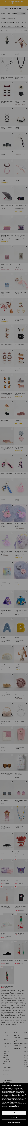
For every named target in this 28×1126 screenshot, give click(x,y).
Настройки (14, 1118)
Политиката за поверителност (10, 1106)
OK (14, 1112)
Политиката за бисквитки (15, 1105)
